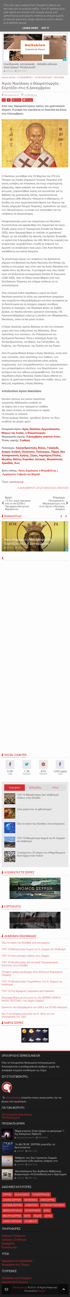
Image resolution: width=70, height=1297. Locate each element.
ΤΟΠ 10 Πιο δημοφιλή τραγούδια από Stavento (28, 991)
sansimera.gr (16, 481)
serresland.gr (13, 1097)
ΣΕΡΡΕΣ (7, 1194)
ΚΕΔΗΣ (37, 1215)
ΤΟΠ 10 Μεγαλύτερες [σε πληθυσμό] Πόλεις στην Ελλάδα (37, 796)
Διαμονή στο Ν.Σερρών (15, 1282)
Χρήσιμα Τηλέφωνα (13, 1235)
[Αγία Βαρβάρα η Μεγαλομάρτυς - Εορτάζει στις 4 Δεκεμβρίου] (35, 536)
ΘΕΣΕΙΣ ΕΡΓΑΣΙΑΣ (12, 1210)
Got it (45, 28)
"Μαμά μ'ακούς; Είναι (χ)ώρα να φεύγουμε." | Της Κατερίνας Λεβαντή (39, 1132)
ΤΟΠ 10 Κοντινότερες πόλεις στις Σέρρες (25, 955)
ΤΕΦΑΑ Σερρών (11, 1117)
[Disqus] (35, 609)
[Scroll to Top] (63, 1289)
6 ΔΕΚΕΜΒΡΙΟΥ (26, 487)
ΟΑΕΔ (47, 1210)
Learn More (30, 28)
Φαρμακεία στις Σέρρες (15, 1264)
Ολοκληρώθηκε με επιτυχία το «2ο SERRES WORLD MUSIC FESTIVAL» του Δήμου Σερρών (31, 999)
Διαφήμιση (8, 1243)
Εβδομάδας (35, 787)
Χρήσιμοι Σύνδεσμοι (14, 1239)
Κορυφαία (14, 787)
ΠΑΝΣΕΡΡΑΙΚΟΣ (41, 1194)
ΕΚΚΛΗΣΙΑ (62, 487)
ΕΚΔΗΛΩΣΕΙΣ (22, 1194)
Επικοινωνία (9, 1247)
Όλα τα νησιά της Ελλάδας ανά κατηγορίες (41, 823)
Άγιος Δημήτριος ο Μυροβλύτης (37, 470)
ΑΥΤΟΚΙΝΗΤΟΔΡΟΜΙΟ (52, 1205)
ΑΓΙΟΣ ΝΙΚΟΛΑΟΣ (45, 487)
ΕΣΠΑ (27, 1215)
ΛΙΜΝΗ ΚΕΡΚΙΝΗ (12, 1221)
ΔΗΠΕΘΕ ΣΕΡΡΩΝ (12, 1205)
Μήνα (55, 787)
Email (29, 100)
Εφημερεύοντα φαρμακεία (17, 1260)
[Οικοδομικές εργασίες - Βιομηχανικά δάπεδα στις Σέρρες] (35, 47)
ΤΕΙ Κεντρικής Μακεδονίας (17, 1114)
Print (18, 100)
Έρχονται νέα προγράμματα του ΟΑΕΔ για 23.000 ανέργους (34, 1007)
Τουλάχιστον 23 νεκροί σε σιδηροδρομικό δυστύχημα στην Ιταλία (41, 854)
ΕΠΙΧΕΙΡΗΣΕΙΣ (32, 1210)
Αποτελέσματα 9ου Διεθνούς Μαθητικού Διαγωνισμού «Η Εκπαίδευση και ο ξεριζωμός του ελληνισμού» (40, 1174)
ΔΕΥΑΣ (48, 1215)
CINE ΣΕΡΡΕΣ (47, 1200)
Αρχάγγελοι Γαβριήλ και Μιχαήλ (21, 474)
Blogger (41, 1290)
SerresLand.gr (20, 1287)
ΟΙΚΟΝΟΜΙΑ (30, 1200)
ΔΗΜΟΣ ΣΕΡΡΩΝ (12, 1200)
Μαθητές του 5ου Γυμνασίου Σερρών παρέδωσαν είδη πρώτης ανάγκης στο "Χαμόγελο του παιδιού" (36, 1160)
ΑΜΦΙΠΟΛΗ (31, 1205)
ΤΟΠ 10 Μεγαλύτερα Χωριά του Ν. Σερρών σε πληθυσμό (34, 949)
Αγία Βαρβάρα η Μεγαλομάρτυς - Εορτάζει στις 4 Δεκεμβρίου (29, 541)
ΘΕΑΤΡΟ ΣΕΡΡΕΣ (12, 1215)
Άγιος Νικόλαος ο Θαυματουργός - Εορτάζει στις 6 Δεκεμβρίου (31, 85)
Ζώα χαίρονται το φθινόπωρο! (34, 809)
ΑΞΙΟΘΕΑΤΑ (31, 1221)
